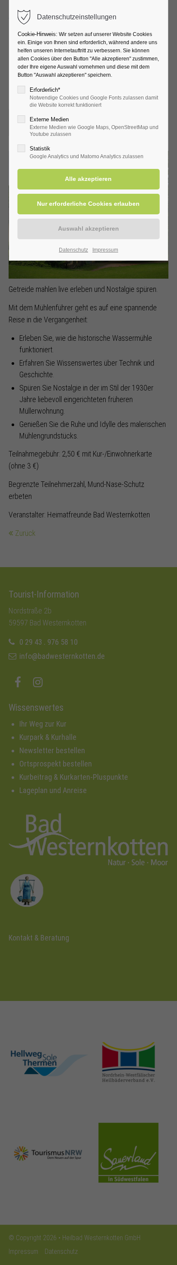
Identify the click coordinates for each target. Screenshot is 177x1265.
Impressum (105, 250)
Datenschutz (73, 250)
